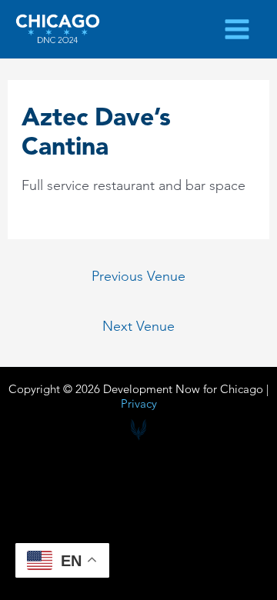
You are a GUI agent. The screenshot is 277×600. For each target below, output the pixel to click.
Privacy (139, 403)
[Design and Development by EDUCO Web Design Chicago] (138, 430)
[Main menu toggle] (237, 29)
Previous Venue (138, 276)
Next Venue (138, 325)
